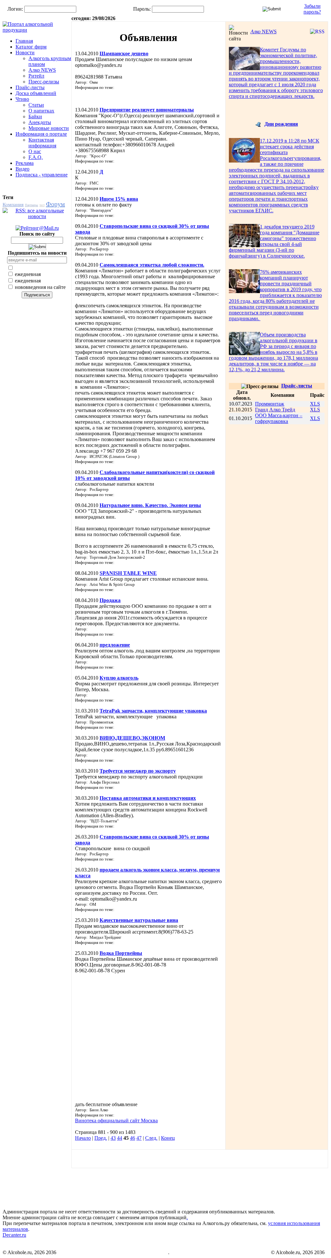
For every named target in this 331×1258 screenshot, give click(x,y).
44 (119, 1138)
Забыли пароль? (312, 9)
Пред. (100, 1138)
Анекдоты (39, 122)
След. (151, 1138)
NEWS (264, 31)
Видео (22, 169)
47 (139, 1138)
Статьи (36, 105)
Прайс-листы (30, 87)
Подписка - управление (42, 174)
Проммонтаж (269, 404)
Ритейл (36, 76)
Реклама (25, 163)
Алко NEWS (42, 70)
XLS (315, 404)
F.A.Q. (35, 157)
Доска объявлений (36, 93)
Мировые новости (48, 128)
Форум (55, 203)
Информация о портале (41, 134)
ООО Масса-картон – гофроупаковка (278, 418)
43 (113, 1138)
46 (132, 1138)
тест (42, 205)
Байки (35, 116)
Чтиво (22, 99)
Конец (168, 1138)
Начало (83, 1138)
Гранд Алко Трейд (275, 409)
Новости (25, 52)
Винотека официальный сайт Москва (116, 1120)
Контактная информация (42, 142)
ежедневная (27, 274)
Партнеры (31, 205)
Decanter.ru (14, 1235)
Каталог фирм (31, 46)
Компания (13, 204)
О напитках (41, 110)
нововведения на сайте (40, 287)
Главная (24, 41)
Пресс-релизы (43, 81)
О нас (34, 151)
